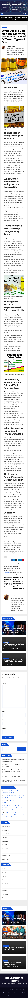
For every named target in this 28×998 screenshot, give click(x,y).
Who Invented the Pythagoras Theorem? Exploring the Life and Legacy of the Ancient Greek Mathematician (13, 814)
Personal (4, 890)
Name (4, 711)
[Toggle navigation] (13, 13)
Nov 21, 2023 (8, 937)
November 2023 (6, 830)
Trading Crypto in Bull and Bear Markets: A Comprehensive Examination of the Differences (12, 771)
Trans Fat (22, 54)
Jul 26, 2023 (7, 966)
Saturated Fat (16, 54)
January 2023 (5, 859)
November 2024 (6, 826)
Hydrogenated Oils (20, 48)
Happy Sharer (11, 46)
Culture (4, 872)
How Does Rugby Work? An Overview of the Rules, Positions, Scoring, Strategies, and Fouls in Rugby (18, 583)
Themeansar (13, 991)
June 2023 (5, 841)
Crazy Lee (16, 937)
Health (4, 879)
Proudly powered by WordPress (10, 989)
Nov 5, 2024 (7, 922)
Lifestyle (4, 887)
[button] (23, 13)
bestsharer (15, 632)
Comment (5, 683)
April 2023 (5, 848)
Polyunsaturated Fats (14, 52)
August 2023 (5, 834)
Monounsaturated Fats (12, 50)
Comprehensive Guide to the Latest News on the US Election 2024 (13, 630)
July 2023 (4, 837)
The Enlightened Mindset (14, 4)
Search (4, 744)
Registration (7, 572)
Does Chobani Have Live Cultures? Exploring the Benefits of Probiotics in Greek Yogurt (13, 807)
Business (4, 869)
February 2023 (6, 855)
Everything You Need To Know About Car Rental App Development (13, 661)
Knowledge (4, 27)
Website (4, 728)
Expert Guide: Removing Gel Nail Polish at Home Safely (13, 934)
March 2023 (5, 852)
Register (21, 995)
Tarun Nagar (15, 664)
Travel (4, 897)
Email (4, 720)
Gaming (4, 876)
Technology (5, 894)
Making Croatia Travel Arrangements (11, 776)
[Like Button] (5, 557)
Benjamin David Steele (8, 805)
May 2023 (4, 844)
